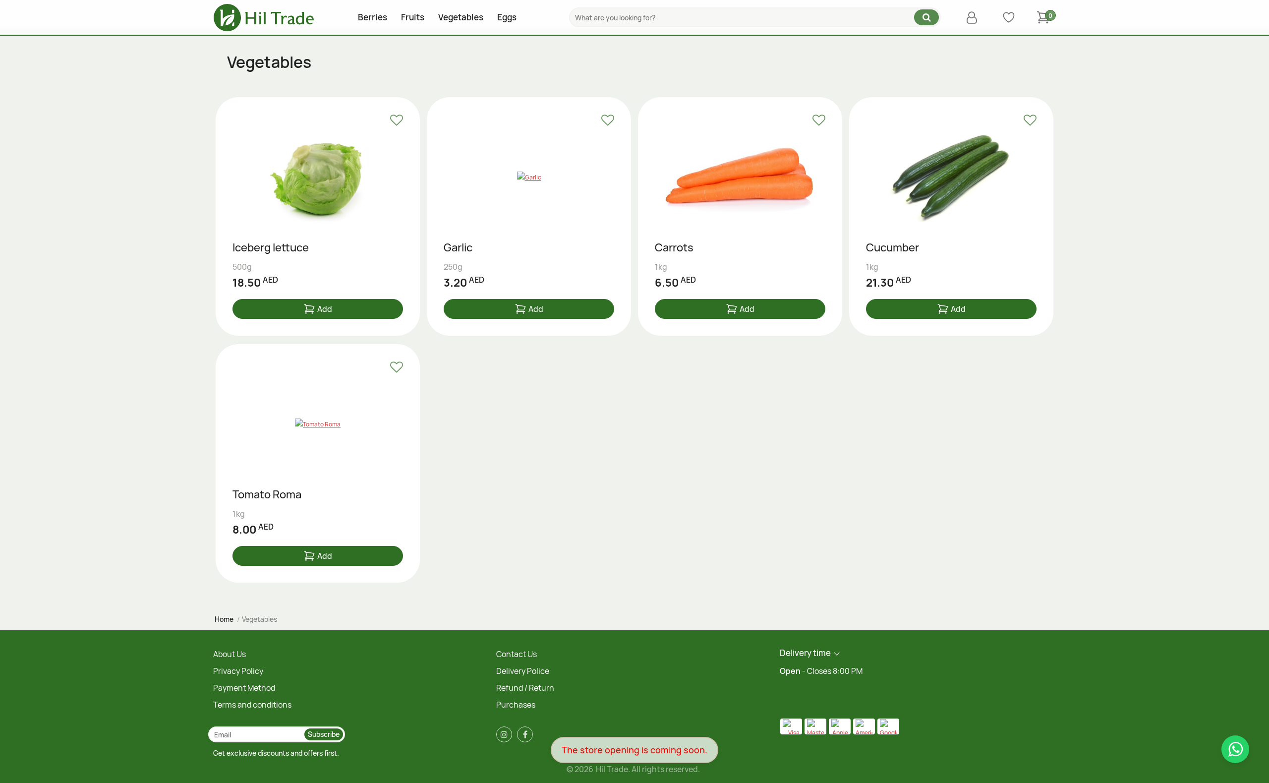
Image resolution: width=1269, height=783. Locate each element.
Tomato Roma (266, 495)
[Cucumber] (951, 177)
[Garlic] (529, 177)
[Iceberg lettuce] (317, 177)
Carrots (674, 248)
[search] (926, 17)
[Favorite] (396, 120)
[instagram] (504, 734)
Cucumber (892, 248)
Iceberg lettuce (270, 248)
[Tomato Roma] (317, 424)
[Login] (974, 17)
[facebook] (525, 734)
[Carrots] (740, 177)
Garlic (458, 248)
